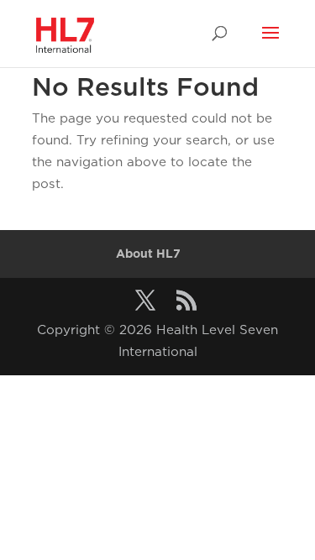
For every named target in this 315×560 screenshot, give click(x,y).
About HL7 (148, 253)
